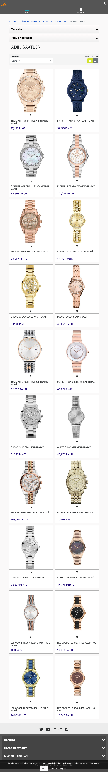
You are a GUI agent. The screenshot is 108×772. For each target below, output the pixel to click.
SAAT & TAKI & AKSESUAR (55, 21)
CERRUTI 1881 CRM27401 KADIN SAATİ (76, 382)
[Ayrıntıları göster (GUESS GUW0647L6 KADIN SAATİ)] (77, 417)
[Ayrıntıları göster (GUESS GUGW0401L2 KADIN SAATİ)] (77, 221)
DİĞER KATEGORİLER (30, 21)
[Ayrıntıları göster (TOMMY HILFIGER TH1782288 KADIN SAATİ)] (31, 352)
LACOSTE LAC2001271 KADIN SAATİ (75, 121)
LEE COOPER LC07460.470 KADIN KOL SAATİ (76, 709)
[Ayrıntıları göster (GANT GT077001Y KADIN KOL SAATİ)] (77, 547)
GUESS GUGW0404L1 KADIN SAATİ (28, 577)
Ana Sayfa (13, 21)
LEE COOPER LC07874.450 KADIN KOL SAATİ (76, 644)
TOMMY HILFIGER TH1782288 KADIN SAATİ (29, 383)
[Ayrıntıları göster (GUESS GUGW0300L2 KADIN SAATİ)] (31, 287)
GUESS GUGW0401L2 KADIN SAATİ (75, 251)
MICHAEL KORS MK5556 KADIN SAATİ (76, 512)
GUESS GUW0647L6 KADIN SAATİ (74, 447)
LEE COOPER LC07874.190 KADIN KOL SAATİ (30, 709)
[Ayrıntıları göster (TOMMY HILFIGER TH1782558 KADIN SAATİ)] (31, 91)
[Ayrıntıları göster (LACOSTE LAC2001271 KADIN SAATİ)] (77, 91)
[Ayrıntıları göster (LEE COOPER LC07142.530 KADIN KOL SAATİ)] (31, 613)
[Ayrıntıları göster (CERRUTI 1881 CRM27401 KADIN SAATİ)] (77, 352)
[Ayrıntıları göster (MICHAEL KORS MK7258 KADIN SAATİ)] (77, 156)
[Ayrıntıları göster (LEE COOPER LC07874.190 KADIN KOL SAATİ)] (31, 678)
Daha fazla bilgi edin (58, 768)
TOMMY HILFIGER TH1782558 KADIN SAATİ (29, 122)
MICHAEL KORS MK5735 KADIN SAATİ (30, 512)
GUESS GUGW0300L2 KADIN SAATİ (29, 316)
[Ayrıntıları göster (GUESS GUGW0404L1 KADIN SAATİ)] (31, 547)
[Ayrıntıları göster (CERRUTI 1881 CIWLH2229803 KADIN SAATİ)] (31, 156)
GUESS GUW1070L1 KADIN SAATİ (27, 447)
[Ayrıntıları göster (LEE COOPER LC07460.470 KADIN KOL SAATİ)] (77, 678)
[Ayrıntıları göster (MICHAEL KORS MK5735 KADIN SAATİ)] (31, 482)
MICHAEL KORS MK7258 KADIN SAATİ (76, 186)
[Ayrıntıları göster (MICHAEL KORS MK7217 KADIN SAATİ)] (31, 221)
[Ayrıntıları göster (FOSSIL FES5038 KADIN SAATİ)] (77, 287)
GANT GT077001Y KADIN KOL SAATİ (75, 577)
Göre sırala (14, 56)
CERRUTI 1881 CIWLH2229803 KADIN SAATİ (30, 187)
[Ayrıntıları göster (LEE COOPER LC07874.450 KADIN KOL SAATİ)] (77, 613)
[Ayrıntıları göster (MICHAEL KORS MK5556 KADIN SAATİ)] (77, 482)
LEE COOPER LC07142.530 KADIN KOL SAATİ (30, 644)
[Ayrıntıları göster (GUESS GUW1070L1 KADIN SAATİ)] (31, 417)
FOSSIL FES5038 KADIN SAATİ (72, 316)
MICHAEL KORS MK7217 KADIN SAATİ (29, 251)
